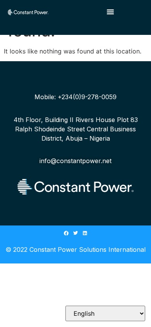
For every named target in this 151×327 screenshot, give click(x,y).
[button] (110, 11)
